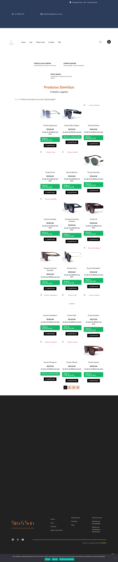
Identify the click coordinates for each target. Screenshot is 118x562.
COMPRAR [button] (72, 241)
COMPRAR (50, 146)
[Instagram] (18, 540)
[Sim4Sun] (11, 41)
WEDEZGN (103, 543)
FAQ (59, 42)
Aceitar (48, 559)
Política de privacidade (66, 559)
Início (17, 99)
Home (23, 42)
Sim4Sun (11, 44)
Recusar (55, 559)
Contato (51, 42)
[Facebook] (13, 540)
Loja (30, 42)
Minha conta (40, 42)
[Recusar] (115, 558)
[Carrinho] (100, 42)
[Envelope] (23, 540)
